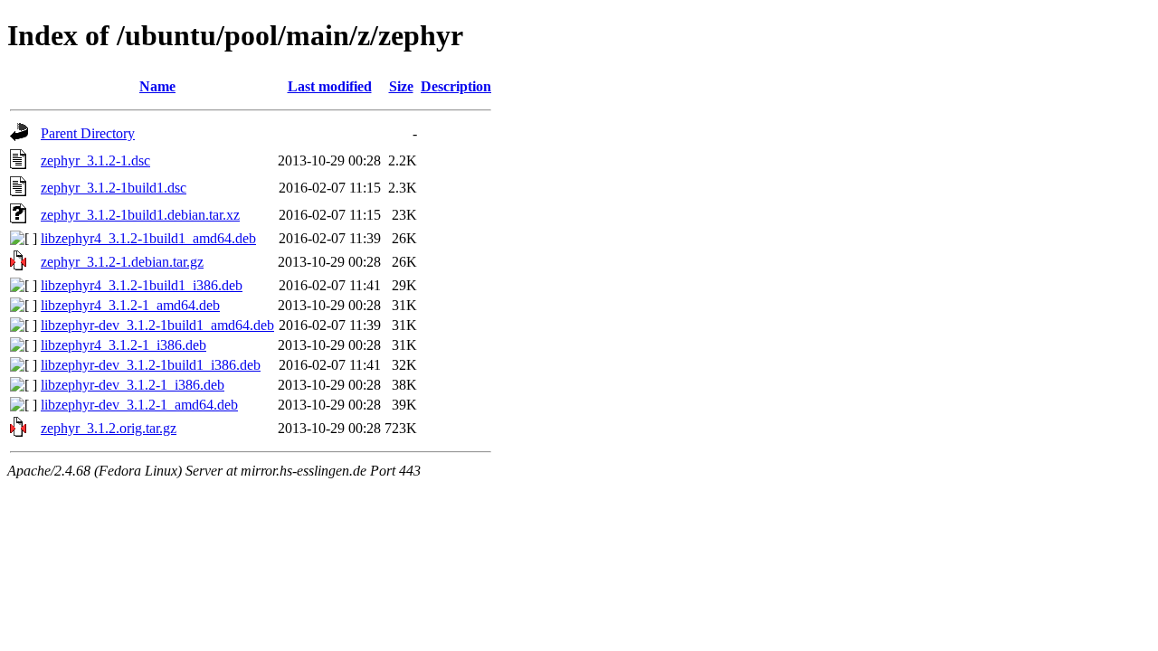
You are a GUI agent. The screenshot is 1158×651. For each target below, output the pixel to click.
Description (456, 86)
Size (401, 86)
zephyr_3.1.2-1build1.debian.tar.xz (140, 214)
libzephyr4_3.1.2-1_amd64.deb (130, 305)
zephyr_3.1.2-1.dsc (95, 160)
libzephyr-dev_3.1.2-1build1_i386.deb (151, 365)
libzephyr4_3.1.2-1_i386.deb (123, 345)
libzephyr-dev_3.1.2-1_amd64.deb (139, 404)
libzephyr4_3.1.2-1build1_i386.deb (141, 285)
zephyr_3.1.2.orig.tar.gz (108, 428)
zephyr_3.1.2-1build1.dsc (113, 187)
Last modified (330, 86)
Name (157, 86)
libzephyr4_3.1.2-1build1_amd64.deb (148, 238)
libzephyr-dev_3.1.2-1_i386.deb (132, 384)
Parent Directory (88, 133)
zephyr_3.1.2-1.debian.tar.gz (122, 261)
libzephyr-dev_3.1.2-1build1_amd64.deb (157, 325)
